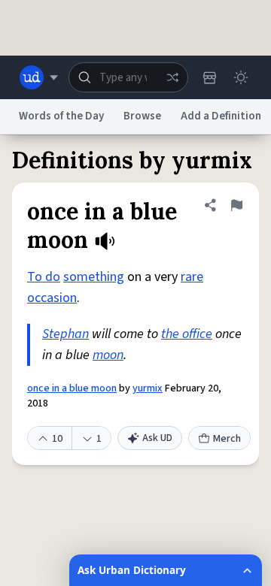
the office (186, 334)
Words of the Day (61, 116)
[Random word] (172, 77)
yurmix (147, 388)
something (93, 276)
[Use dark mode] (241, 77)
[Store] (209, 77)
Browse (142, 116)
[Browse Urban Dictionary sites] (38, 77)
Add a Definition (221, 116)
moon (108, 355)
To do (43, 276)
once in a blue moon (72, 388)
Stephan (65, 334)
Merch (227, 438)
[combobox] (128, 77)
